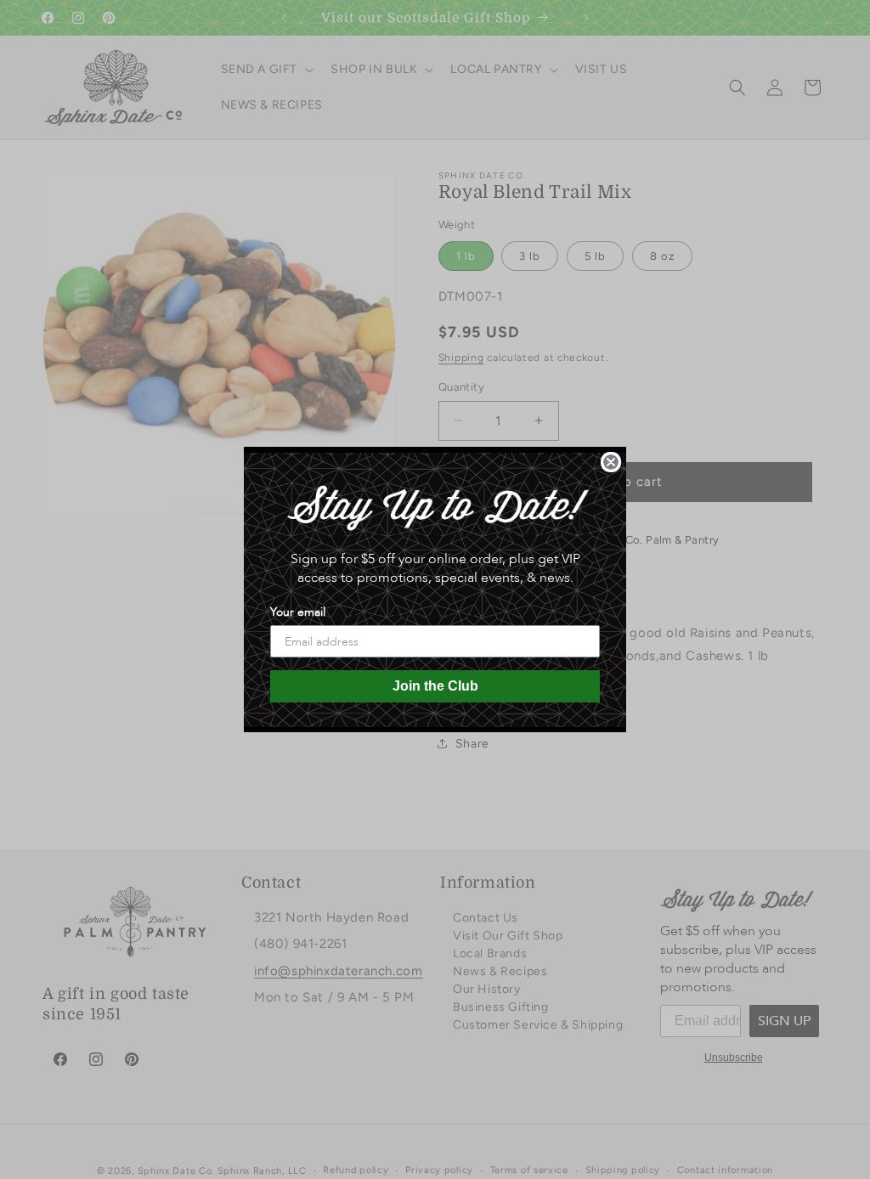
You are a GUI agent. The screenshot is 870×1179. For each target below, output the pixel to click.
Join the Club (435, 686)
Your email (297, 612)
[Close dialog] (610, 462)
